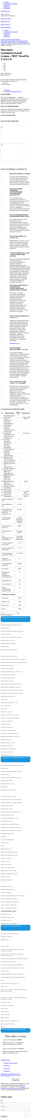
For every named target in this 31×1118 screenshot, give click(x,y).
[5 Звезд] (3, 81)
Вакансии (7, 8)
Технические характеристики (12, 91)
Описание (7, 90)
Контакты (7, 6)
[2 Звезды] (10, 79)
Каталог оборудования (10, 3)
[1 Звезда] (4, 79)
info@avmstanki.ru (6, 27)
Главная (6, 2)
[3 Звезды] (16, 79)
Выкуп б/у (7, 1065)
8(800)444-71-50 (5, 21)
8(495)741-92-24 (5, 24)
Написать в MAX (6, 18)
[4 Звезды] (23, 79)
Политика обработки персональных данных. (13, 1087)
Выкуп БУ (7, 5)
